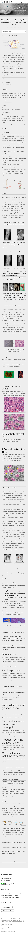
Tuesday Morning (6, 907)
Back (14, 861)
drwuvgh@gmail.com (8, 878)
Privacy (2, 925)
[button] (21, 2)
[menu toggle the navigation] (25, 2)
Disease (11, 27)
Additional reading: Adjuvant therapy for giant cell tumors (14, 847)
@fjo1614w (6, 883)
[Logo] (6, 1)
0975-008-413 (7, 880)
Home (8, 27)
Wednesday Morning (7, 910)
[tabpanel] (14, 9)
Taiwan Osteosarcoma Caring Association (10, 897)
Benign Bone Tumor (17, 27)
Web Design (12, 931)
